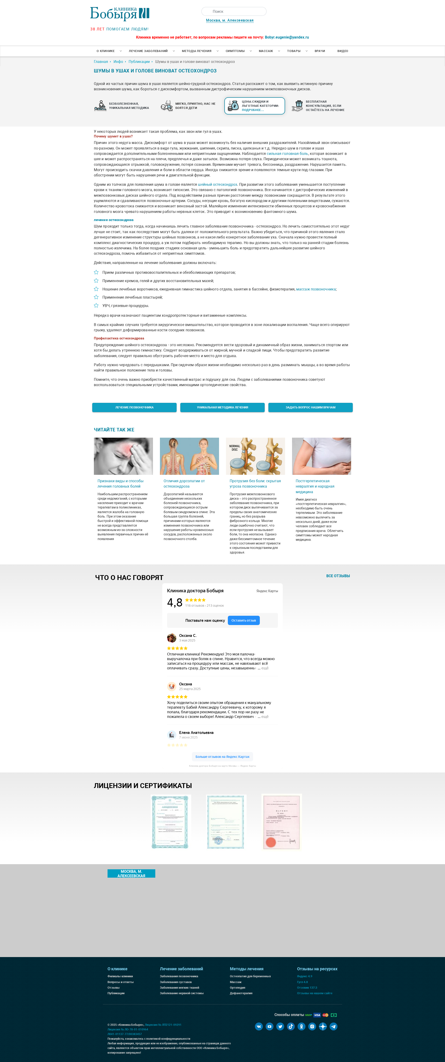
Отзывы (114, 987)
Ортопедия (237, 987)
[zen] (323, 1026)
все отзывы (338, 576)
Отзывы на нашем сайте (314, 993)
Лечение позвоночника (134, 407)
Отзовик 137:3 (307, 987)
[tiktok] (291, 1026)
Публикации (116, 993)
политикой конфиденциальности (168, 1038)
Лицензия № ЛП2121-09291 (163, 1024)
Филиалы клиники (120, 976)
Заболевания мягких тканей (179, 987)
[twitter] (280, 1026)
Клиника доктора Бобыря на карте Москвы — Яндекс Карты (222, 766)
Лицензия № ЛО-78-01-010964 (128, 1029)
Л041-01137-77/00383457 (125, 1034)
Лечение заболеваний (148, 51)
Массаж (266, 51)
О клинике (106, 51)
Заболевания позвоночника (179, 976)
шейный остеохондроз (217, 184)
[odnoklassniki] (301, 1026)
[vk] (259, 1026)
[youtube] (269, 1026)
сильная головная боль (287, 153)
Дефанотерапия (241, 993)
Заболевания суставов (176, 982)
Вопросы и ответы (121, 982)
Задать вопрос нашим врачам (310, 407)
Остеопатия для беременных (250, 976)
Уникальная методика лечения (222, 407)
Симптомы (235, 51)
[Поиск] (205, 11)
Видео (342, 51)
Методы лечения (197, 51)
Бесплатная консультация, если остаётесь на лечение (325, 106)
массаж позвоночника (316, 289)
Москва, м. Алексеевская (230, 20)
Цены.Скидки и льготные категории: (260, 106)
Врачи (320, 51)
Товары (294, 51)
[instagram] (312, 1026)
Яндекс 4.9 (304, 976)
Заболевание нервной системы (182, 993)
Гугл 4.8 (302, 982)
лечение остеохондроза (114, 220)
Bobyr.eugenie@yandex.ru (287, 37)
